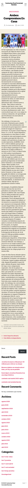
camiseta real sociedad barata (11, 382)
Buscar (3, 348)
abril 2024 (4, 412)
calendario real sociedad (10, 325)
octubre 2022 (5, 436)
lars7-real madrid (7, 464)
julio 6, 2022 (20, 25)
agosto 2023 (5, 422)
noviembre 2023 (6, 415)
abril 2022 (4, 447)
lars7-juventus (6, 460)
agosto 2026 (5, 401)
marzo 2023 (5, 433)
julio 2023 (4, 426)
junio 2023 (4, 429)
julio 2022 (4, 443)
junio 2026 (4, 405)
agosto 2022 (5, 440)
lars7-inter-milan (6, 457)
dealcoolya (11, 25)
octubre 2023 (5, 419)
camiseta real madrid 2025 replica (12, 378)
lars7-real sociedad (7, 467)
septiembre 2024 (7, 408)
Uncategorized (14, 11)
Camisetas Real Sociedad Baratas (14, 4)
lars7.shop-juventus (7, 471)
